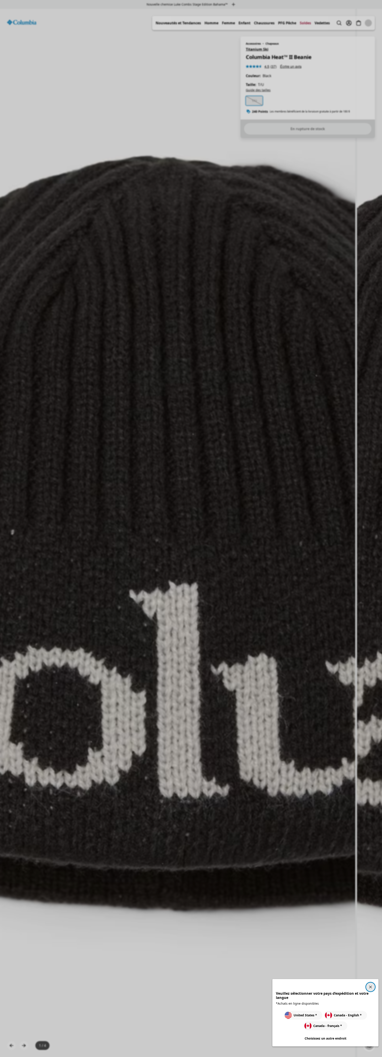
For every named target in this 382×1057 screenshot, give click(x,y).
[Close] (370, 987)
